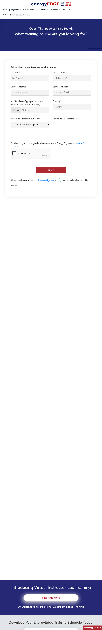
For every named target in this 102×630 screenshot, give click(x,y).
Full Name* (16, 73)
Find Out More (51, 598)
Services (42, 10)
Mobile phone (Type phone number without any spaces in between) (27, 103)
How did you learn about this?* (25, 119)
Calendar (54, 10)
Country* (57, 101)
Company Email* (60, 87)
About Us (66, 10)
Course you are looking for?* (66, 119)
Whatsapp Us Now (92, 628)
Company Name (18, 87)
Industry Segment (11, 10)
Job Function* (59, 73)
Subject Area (28, 10)
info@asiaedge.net (45, 180)
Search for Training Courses (17, 15)
